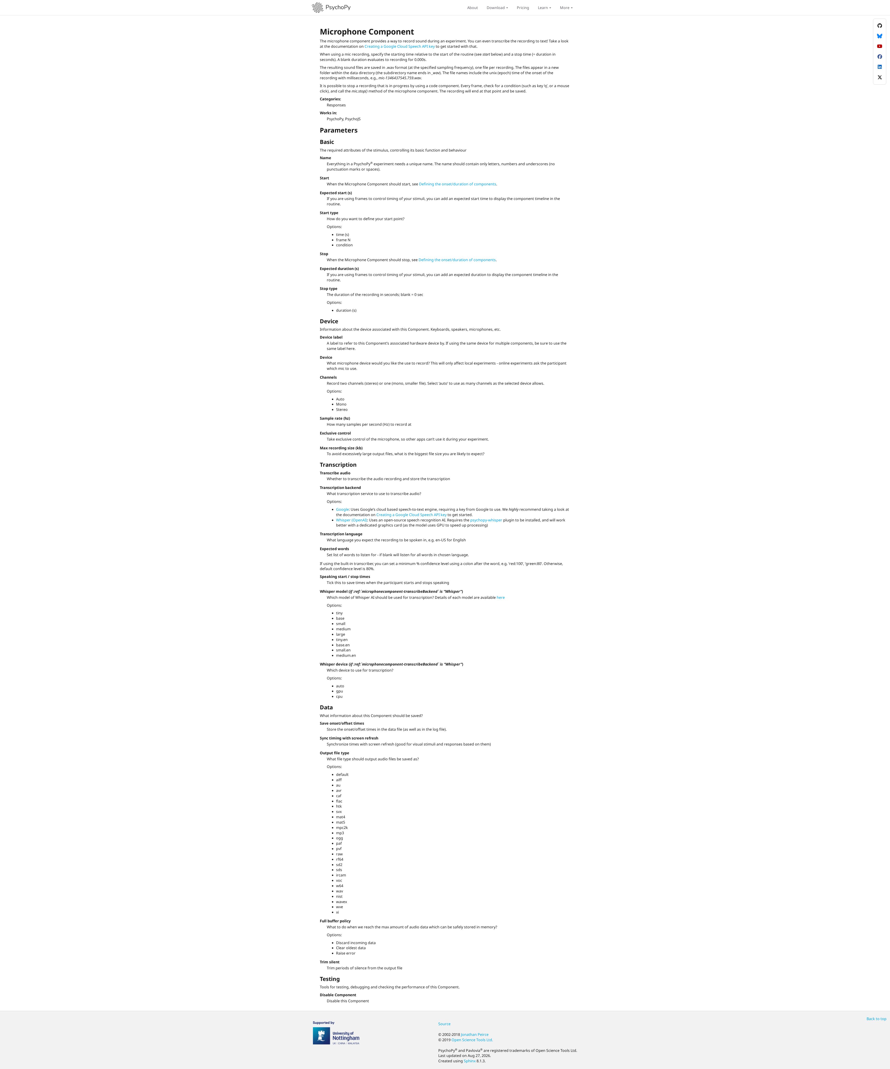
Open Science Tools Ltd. (472, 1039)
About (472, 7)
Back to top (877, 1018)
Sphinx (470, 1060)
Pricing (523, 7)
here (501, 597)
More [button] (565, 7)
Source (444, 1023)
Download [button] (496, 7)
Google (342, 509)
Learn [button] (543, 7)
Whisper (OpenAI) (351, 520)
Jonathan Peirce (475, 1034)
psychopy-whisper (486, 520)
